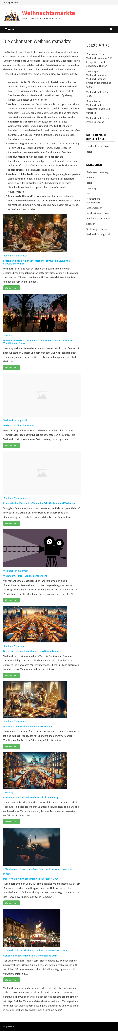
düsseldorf (15, 869)
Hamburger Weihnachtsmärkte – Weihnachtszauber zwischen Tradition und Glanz (37, 342)
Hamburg (8, 335)
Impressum (9, 1026)
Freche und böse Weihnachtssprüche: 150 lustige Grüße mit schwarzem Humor (36, 262)
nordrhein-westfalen (56, 869)
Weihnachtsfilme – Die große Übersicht (25, 575)
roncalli (7, 873)
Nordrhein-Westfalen (33, 869)
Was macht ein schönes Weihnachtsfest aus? (28, 726)
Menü (11, 29)
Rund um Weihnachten (15, 255)
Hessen (90, 193)
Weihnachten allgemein (15, 420)
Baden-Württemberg (97, 172)
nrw (70, 869)
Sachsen (90, 223)
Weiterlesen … (11, 288)
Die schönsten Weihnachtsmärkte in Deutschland (31, 651)
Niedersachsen (43, 950)
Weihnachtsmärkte (48, 13)
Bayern (90, 177)
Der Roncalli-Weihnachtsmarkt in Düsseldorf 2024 (30, 878)
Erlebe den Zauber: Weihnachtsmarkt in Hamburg (30, 797)
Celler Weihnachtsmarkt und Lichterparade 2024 (30, 955)
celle (11, 950)
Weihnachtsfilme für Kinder (18, 425)
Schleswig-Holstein (96, 229)
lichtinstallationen (24, 950)
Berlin (89, 151)
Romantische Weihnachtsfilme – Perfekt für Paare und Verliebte (39, 503)
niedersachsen (59, 950)
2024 (5, 869)
